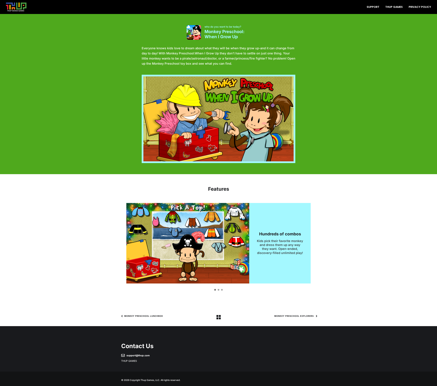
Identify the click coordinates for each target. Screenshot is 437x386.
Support (373, 7)
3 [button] (222, 290)
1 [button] (215, 290)
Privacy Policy (420, 7)
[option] (218, 243)
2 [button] (218, 290)
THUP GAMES (394, 7)
